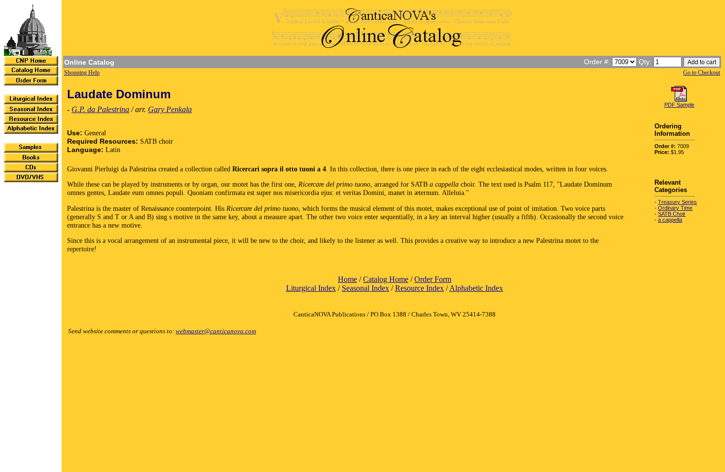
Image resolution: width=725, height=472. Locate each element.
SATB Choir (672, 214)
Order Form (432, 279)
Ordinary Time (675, 208)
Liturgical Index (311, 288)
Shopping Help (82, 72)
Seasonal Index (365, 288)
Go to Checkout (701, 72)
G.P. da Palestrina (100, 109)
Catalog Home (385, 279)
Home (347, 279)
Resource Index (419, 288)
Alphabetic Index (476, 288)
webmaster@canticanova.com (216, 331)
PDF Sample (679, 105)
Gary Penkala (170, 109)
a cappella (670, 220)
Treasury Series (677, 202)
